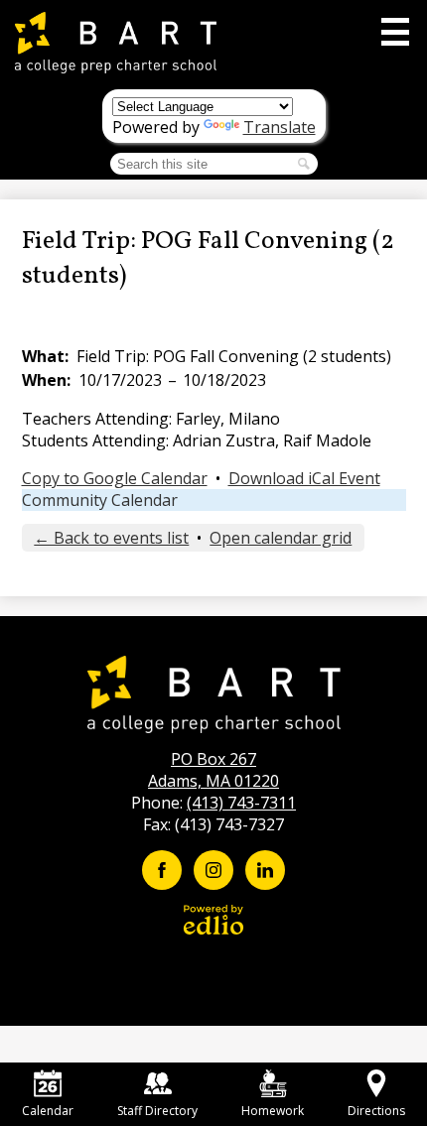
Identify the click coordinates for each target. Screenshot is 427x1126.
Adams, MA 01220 (213, 770)
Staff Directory (157, 1110)
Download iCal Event (304, 478)
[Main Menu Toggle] (395, 32)
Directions (376, 1110)
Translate (279, 127)
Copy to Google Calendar (115, 478)
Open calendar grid (281, 538)
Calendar (47, 1110)
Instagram (213, 870)
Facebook (162, 870)
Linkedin (265, 870)
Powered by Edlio (213, 920)
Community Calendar (100, 500)
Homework (272, 1110)
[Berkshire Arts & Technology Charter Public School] (115, 42)
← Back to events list (111, 538)
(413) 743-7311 (241, 802)
